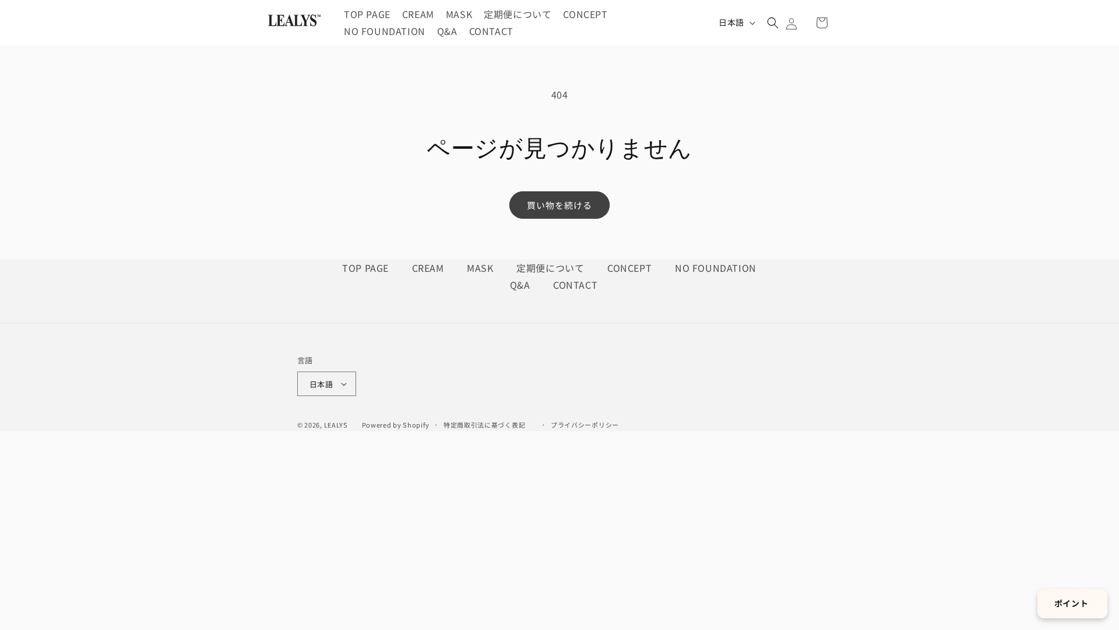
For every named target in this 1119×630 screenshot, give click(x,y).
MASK (481, 268)
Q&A (521, 285)
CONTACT (575, 285)
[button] (773, 23)
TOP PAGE (366, 268)
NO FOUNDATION (715, 268)
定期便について (551, 268)
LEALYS (336, 424)
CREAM (429, 268)
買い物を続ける (559, 205)
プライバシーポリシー (585, 424)
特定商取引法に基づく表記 (484, 424)
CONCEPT (630, 268)
